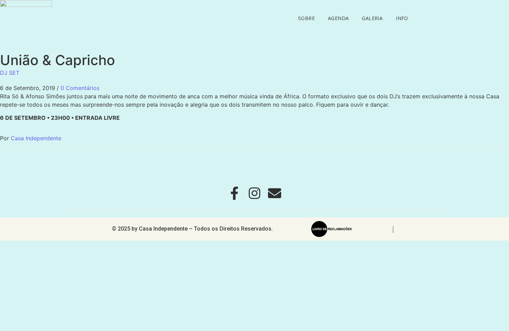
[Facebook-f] (234, 193)
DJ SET (9, 72)
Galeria (372, 18)
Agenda (338, 18)
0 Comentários (80, 87)
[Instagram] (254, 193)
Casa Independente (36, 138)
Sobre (306, 18)
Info (402, 18)
